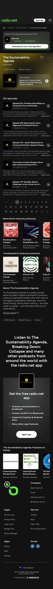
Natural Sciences (25, 69)
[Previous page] (13, 202)
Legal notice (9, 524)
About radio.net (37, 488)
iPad (6, 551)
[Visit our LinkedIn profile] (33, 546)
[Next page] (42, 212)
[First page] (7, 202)
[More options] (48, 57)
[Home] (4, 28)
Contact (34, 515)
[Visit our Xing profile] (38, 546)
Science (38, 320)
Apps (33, 519)
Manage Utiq (9, 529)
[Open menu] (49, 20)
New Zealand (28, 568)
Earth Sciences (9, 69)
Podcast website (9, 313)
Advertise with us (37, 497)
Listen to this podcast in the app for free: (21, 34)
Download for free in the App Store (26, 46)
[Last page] (47, 212)
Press (33, 493)
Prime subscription (38, 529)
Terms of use (9, 515)
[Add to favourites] (42, 57)
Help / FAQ (35, 524)
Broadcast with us (38, 502)
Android (7, 556)
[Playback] (46, 81)
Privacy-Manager (10, 533)
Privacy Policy (9, 519)
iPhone (7, 546)
